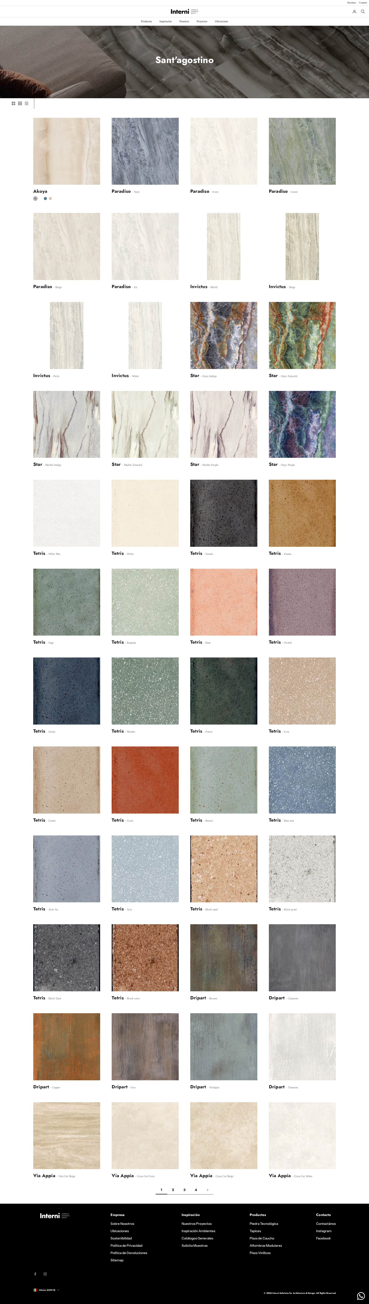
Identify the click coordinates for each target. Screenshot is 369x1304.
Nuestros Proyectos (197, 1224)
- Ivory (214, 191)
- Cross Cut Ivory (145, 1176)
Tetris (39, 553)
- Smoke (208, 554)
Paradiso (121, 191)
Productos (146, 21)
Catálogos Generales (197, 1238)
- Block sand (210, 909)
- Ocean (50, 731)
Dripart (198, 997)
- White (134, 376)
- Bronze (212, 998)
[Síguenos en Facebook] (35, 1274)
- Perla (55, 376)
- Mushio (129, 731)
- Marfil (213, 287)
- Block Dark (53, 998)
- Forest (207, 731)
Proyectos (202, 21)
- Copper (55, 1087)
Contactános (326, 1224)
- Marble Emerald (131, 465)
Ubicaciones (221, 21)
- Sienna (286, 554)
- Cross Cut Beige (223, 1176)
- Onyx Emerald (287, 376)
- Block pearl (289, 909)
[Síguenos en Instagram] (45, 1274)
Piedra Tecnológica (264, 1224)
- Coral (128, 820)
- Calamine (291, 998)
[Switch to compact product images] (26, 103)
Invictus (198, 286)
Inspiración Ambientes (198, 1231)
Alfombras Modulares (266, 1245)
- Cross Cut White (302, 1176)
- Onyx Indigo (208, 376)
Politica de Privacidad (126, 1245)
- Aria (128, 909)
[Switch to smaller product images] (20, 103)
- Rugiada (130, 642)
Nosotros (184, 21)
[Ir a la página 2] (207, 1190)
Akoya (40, 191)
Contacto (363, 2)
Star (194, 375)
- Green (293, 191)
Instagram (324, 1231)
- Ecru (285, 731)
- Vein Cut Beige (65, 1176)
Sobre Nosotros (122, 1224)
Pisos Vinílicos (260, 1253)
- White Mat (53, 554)
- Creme (51, 820)
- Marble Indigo (52, 465)
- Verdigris (213, 1087)
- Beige (57, 287)
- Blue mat (287, 820)
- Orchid (286, 642)
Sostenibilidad (121, 1238)
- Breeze (208, 820)
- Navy (135, 191)
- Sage (50, 642)
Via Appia (44, 1175)
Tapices (255, 1231)
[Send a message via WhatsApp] (361, 1296)
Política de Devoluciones (129, 1253)
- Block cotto (132, 998)
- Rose (207, 642)
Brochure (351, 2)
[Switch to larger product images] (13, 103)
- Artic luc (52, 909)
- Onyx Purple (286, 465)
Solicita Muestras (195, 1245)
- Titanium (291, 1087)
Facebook (323, 1238)
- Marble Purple (209, 465)
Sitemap (117, 1260)
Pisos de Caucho (262, 1238)
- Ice (134, 287)
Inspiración (166, 21)
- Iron (131, 1087)
